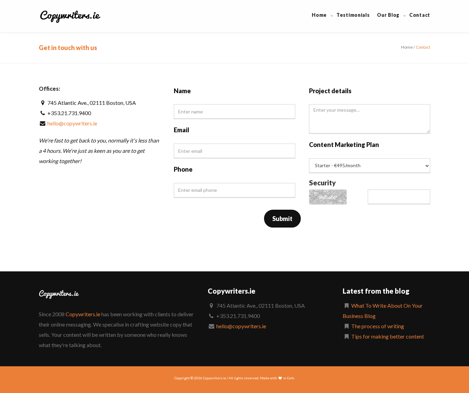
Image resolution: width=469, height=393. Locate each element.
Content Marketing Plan (344, 144)
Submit (282, 218)
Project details (330, 91)
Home (319, 15)
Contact (419, 15)
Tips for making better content (387, 336)
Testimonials (352, 15)
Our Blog (388, 15)
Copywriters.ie (83, 314)
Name (182, 91)
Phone (183, 169)
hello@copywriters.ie (72, 123)
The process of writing (377, 326)
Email (181, 130)
